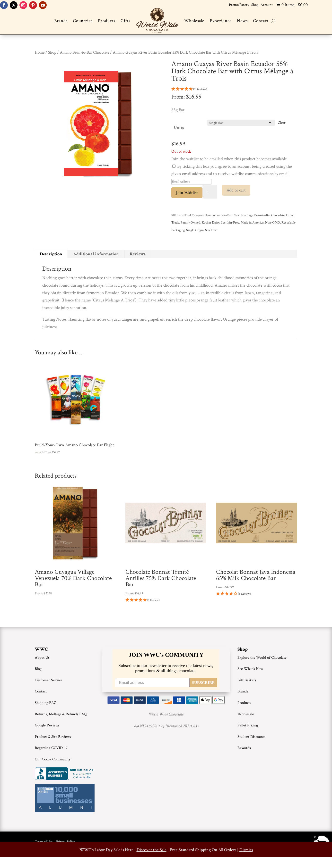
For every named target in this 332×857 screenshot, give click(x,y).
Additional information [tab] (96, 254)
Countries (83, 21)
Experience (221, 21)
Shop (254, 4)
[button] (234, 89)
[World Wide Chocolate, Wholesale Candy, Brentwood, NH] (65, 773)
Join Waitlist (187, 192)
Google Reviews (47, 725)
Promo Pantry (239, 4)
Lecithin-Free (230, 222)
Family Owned (190, 222)
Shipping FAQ (45, 702)
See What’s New (250, 668)
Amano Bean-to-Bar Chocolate (84, 52)
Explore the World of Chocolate (262, 657)
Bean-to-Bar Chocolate (269, 215)
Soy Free (211, 230)
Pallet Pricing (247, 725)
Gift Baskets (246, 680)
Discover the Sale (151, 850)
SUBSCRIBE (203, 683)
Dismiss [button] (246, 850)
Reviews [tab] (138, 254)
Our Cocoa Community (52, 759)
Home (39, 52)
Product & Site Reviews (53, 736)
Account (267, 4)
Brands (61, 21)
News (242, 21)
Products (106, 21)
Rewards (244, 747)
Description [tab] (51, 254)
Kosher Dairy (210, 222)
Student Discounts (251, 736)
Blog (38, 668)
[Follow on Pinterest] (33, 5)
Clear (282, 122)
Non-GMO (272, 222)
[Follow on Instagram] (23, 5)
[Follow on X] (13, 5)
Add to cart (236, 190)
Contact (261, 21)
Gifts (125, 21)
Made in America (252, 222)
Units (179, 127)
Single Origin (195, 230)
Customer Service (48, 680)
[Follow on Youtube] (43, 5)
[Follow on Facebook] (4, 5)
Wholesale (194, 21)
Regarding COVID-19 (51, 747)
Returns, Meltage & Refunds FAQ (61, 714)
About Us (42, 657)
